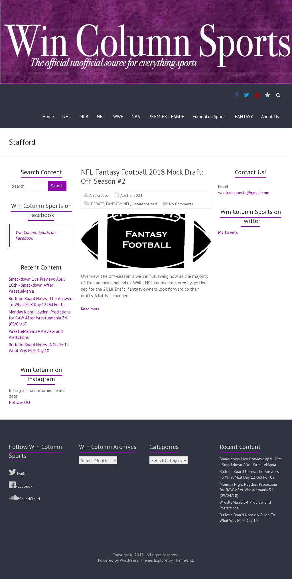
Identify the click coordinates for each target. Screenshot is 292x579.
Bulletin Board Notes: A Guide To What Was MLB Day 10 (247, 517)
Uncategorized (144, 204)
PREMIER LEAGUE (166, 116)
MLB (83, 116)
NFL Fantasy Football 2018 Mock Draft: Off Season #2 (142, 176)
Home (48, 116)
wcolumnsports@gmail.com (243, 192)
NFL (101, 116)
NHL (66, 116)
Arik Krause (98, 195)
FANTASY (244, 116)
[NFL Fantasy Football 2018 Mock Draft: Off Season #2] (146, 217)
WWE (118, 116)
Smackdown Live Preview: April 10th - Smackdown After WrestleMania (37, 285)
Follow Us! (19, 402)
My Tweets (228, 232)
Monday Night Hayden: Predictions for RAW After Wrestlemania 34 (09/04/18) (40, 318)
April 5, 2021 (131, 195)
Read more (90, 308)
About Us (270, 116)
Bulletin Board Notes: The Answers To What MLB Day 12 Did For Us (249, 474)
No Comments (181, 204)
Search (57, 186)
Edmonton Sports (209, 116)
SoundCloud (29, 498)
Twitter (22, 473)
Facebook (24, 486)
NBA (135, 116)
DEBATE (97, 204)
